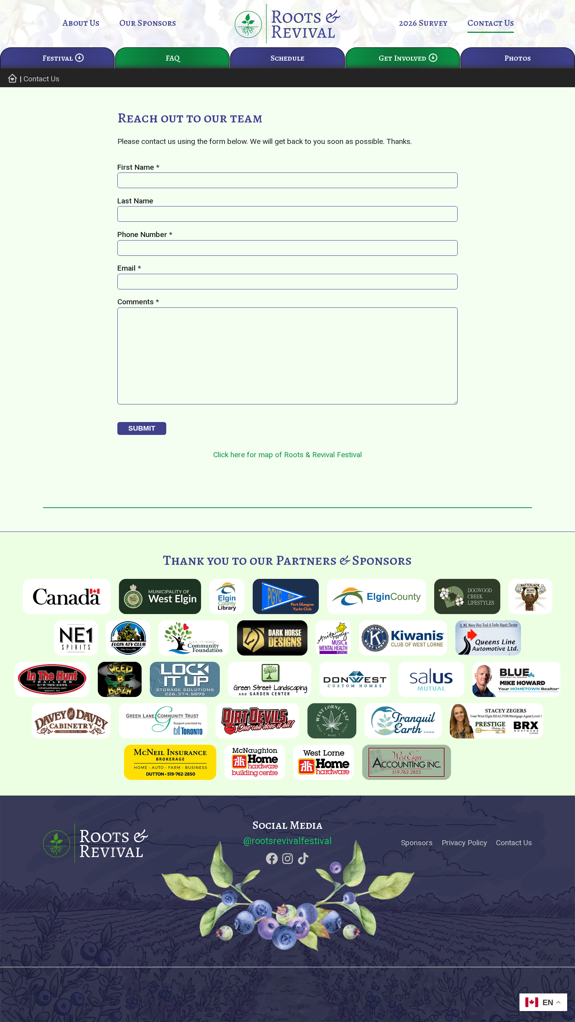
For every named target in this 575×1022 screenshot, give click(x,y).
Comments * (138, 301)
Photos (517, 57)
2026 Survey (423, 23)
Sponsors (417, 842)
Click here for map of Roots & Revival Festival (287, 454)
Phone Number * (144, 234)
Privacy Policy (464, 842)
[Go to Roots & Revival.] (12, 78)
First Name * (138, 167)
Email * (129, 268)
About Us (81, 23)
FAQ (172, 57)
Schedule (287, 57)
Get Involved (402, 57)
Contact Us (490, 23)
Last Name (135, 200)
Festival (57, 57)
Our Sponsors (147, 23)
